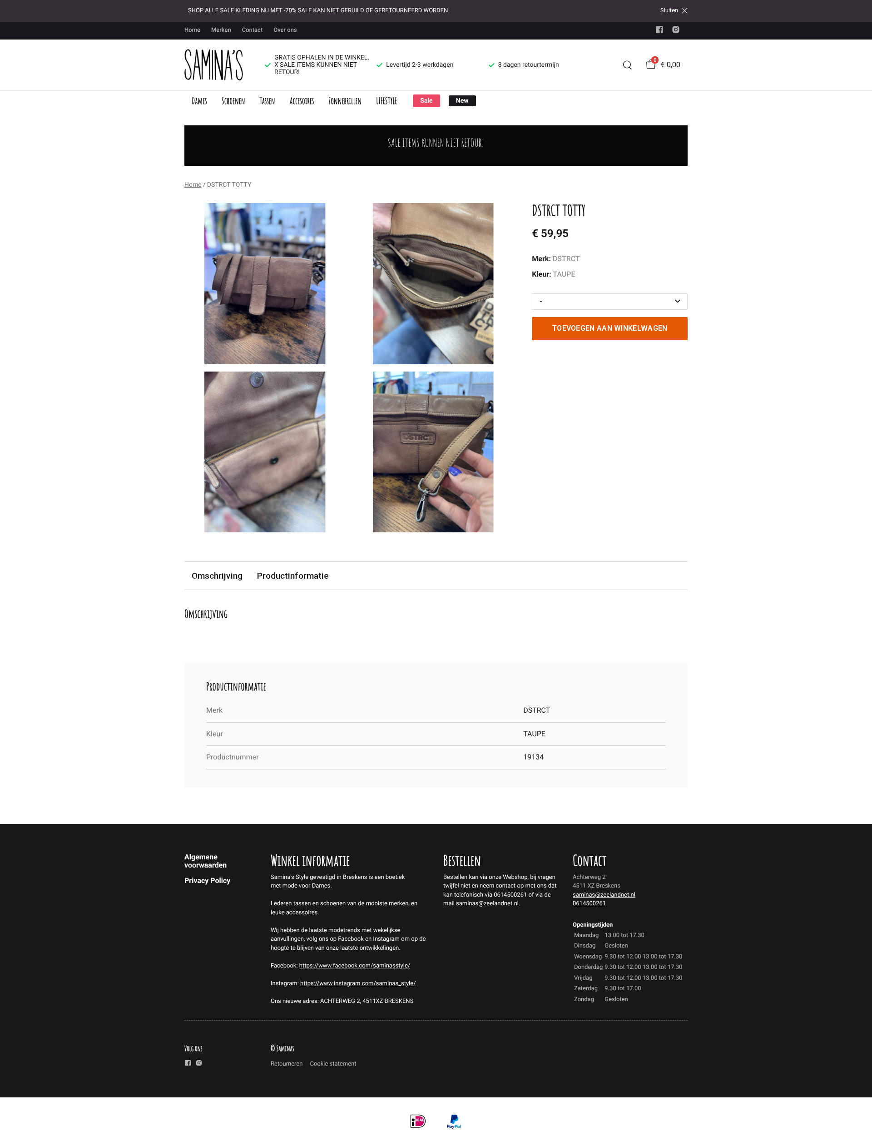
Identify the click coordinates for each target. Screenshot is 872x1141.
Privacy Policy (207, 880)
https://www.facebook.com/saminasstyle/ (354, 965)
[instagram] (675, 31)
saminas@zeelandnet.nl (604, 895)
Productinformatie (293, 575)
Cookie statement (333, 1064)
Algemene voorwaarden (205, 861)
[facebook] (659, 31)
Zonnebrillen (345, 100)
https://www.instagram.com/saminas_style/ (358, 983)
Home (192, 30)
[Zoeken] (627, 65)
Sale (426, 100)
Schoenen (233, 100)
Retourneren (286, 1064)
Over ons (285, 30)
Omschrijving (217, 575)
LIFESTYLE (386, 100)
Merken (221, 30)
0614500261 (589, 903)
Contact (252, 30)
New (462, 100)
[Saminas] (213, 65)
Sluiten (669, 10)
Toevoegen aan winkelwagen (610, 328)
